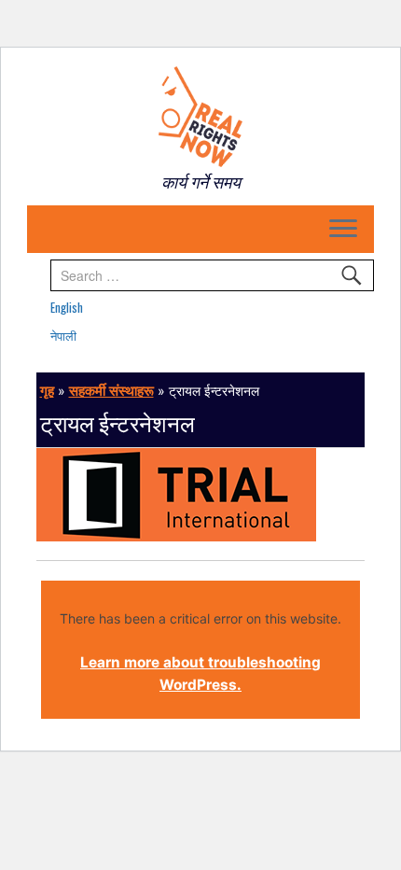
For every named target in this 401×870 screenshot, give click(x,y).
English (66, 307)
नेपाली (63, 335)
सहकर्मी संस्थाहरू (111, 391)
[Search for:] (212, 275)
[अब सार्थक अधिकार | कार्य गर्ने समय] (200, 116)
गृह (47, 391)
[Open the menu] (343, 230)
